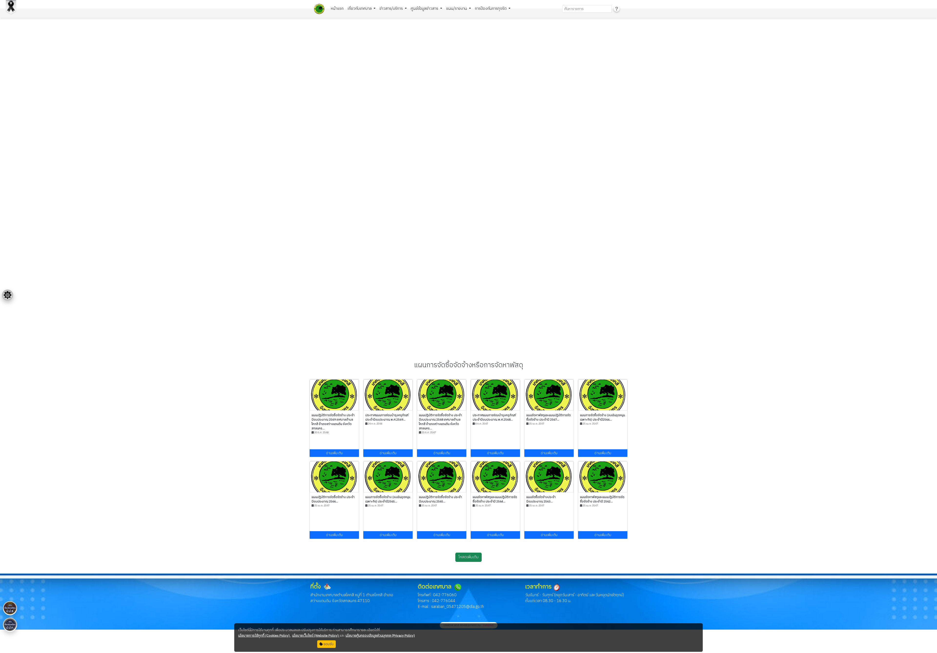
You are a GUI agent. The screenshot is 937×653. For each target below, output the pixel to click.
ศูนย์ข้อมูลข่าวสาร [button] (425, 8)
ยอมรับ (328, 644)
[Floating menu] (7, 295)
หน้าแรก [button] (337, 8)
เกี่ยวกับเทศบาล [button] (360, 8)
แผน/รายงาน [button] (457, 8)
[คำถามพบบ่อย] (616, 9)
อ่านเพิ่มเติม (334, 453)
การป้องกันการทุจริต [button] (491, 8)
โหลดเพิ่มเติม (468, 557)
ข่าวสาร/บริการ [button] (391, 8)
